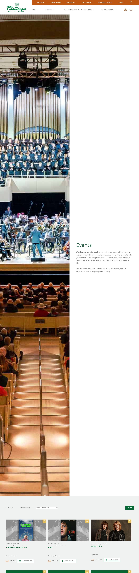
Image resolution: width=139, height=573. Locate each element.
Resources (70, 2)
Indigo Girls (96, 546)
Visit (33, 9)
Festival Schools (107, 9)
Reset (130, 507)
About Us (40, 2)
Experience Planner (84, 271)
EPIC (50, 547)
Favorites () (25, 507)
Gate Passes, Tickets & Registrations (78, 9)
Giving (120, 2)
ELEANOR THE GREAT (16, 547)
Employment (56, 2)
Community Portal (105, 2)
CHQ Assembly (87, 2)
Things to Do (50, 9)
